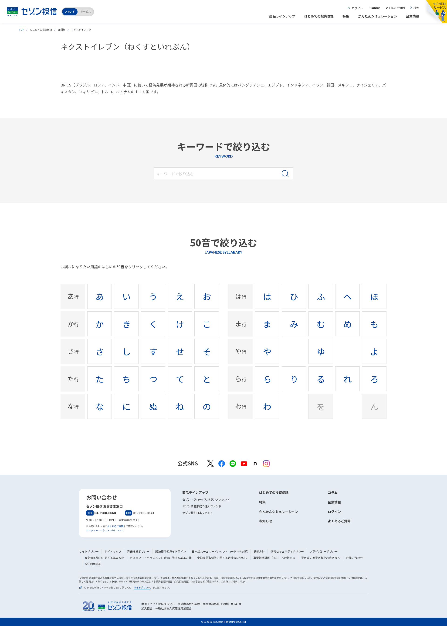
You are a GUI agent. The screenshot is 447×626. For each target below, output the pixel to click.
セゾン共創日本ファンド (197, 513)
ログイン (357, 8)
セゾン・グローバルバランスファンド (206, 499)
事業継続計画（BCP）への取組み (274, 558)
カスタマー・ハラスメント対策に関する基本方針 (160, 558)
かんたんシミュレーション (377, 16)
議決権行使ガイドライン (170, 551)
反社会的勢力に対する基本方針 (104, 558)
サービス (86, 11)
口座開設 (374, 8)
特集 (345, 16)
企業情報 (412, 16)
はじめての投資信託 (319, 16)
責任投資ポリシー (138, 551)
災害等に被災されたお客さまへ (320, 558)
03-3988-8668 (101, 512)
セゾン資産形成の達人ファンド (201, 506)
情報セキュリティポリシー (287, 551)
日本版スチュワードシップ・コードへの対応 (220, 551)
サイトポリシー (89, 551)
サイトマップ (113, 551)
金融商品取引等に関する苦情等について (222, 558)
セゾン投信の (439, 6)
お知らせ (265, 521)
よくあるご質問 (395, 8)
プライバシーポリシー (324, 551)
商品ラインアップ (282, 16)
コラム (333, 492)
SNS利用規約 (93, 564)
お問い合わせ (354, 558)
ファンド (70, 11)
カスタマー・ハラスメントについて (104, 530)
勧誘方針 (259, 551)
